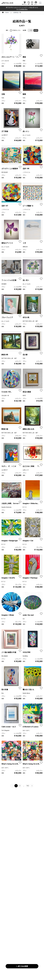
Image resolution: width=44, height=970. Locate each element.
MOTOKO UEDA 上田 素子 (30, 321)
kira (3, 693)
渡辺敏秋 (4, 284)
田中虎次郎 (5, 172)
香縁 (24, 60)
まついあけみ (5, 60)
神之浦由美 (5, 656)
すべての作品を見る (22, 9)
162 (27, 786)
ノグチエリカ (26, 172)
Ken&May (25, 656)
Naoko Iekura (26, 693)
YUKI (3, 98)
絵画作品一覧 (17, 12)
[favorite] (20, 55)
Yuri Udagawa (5, 730)
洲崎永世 (25, 246)
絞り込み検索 (23, 966)
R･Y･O (24, 507)
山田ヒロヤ (26, 470)
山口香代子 (5, 135)
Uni (24, 619)
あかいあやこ (26, 730)
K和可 (24, 395)
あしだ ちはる (26, 135)
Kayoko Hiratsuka (6, 507)
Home (7, 12)
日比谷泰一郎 (5, 395)
